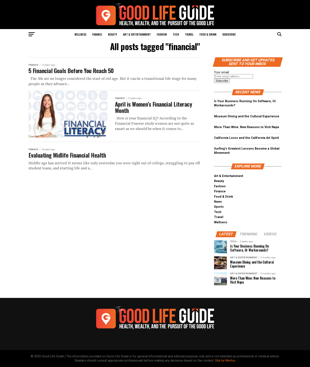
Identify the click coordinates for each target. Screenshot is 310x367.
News (218, 202)
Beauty (112, 34)
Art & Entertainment (137, 34)
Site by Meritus (225, 360)
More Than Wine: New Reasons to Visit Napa (246, 127)
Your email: (221, 72)
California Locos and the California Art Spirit (246, 138)
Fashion (162, 34)
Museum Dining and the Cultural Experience (246, 116)
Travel (189, 34)
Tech (176, 34)
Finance (97, 34)
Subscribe (229, 34)
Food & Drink (207, 34)
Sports (219, 207)
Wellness (80, 34)
